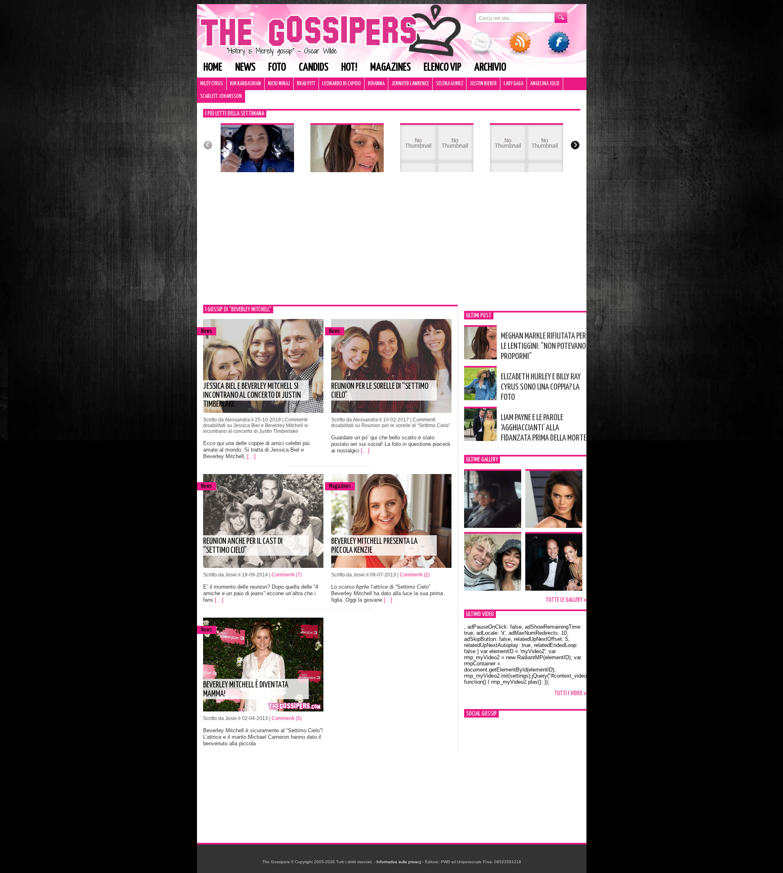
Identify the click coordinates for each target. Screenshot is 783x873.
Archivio (490, 67)
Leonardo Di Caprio (341, 83)
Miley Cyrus (211, 83)
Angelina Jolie (545, 83)
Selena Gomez (449, 83)
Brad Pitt (306, 83)
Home (212, 67)
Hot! (349, 67)
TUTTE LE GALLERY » (566, 600)
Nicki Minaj (279, 83)
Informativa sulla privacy (398, 862)
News (245, 67)
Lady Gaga (513, 83)
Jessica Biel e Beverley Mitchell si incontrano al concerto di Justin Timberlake (252, 395)
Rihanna (376, 83)
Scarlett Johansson (221, 96)
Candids (313, 67)
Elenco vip (442, 67)
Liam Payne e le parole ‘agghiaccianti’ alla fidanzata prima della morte (543, 428)
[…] (251, 456)
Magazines (390, 67)
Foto (277, 67)
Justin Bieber (483, 83)
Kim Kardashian (245, 83)
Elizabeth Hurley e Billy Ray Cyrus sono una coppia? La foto (541, 387)
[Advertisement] (391, 243)
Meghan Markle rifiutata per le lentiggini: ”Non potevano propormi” (543, 346)
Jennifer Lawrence (410, 83)
